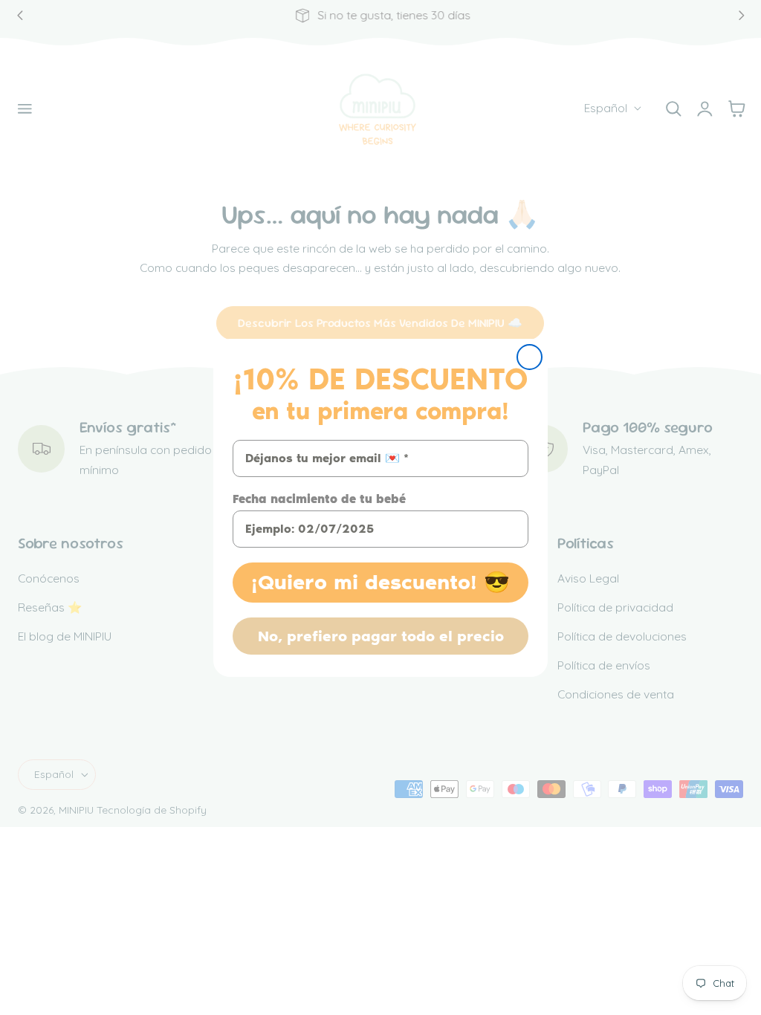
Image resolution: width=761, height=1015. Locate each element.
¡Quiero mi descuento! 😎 (380, 582)
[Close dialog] (529, 357)
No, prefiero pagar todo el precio (381, 636)
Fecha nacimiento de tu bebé (319, 499)
